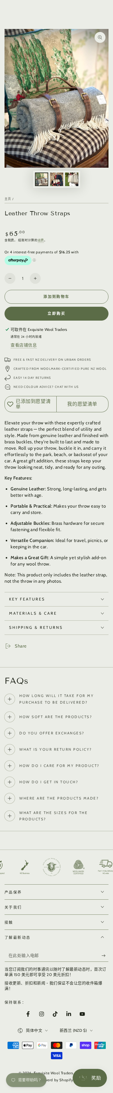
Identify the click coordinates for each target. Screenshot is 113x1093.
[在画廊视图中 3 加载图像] (71, 179)
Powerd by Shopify (56, 1080)
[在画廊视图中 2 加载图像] (56, 179)
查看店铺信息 (24, 345)
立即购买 (57, 313)
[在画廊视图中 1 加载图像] (41, 179)
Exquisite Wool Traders (53, 1073)
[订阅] (105, 955)
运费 (41, 240)
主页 (8, 199)
